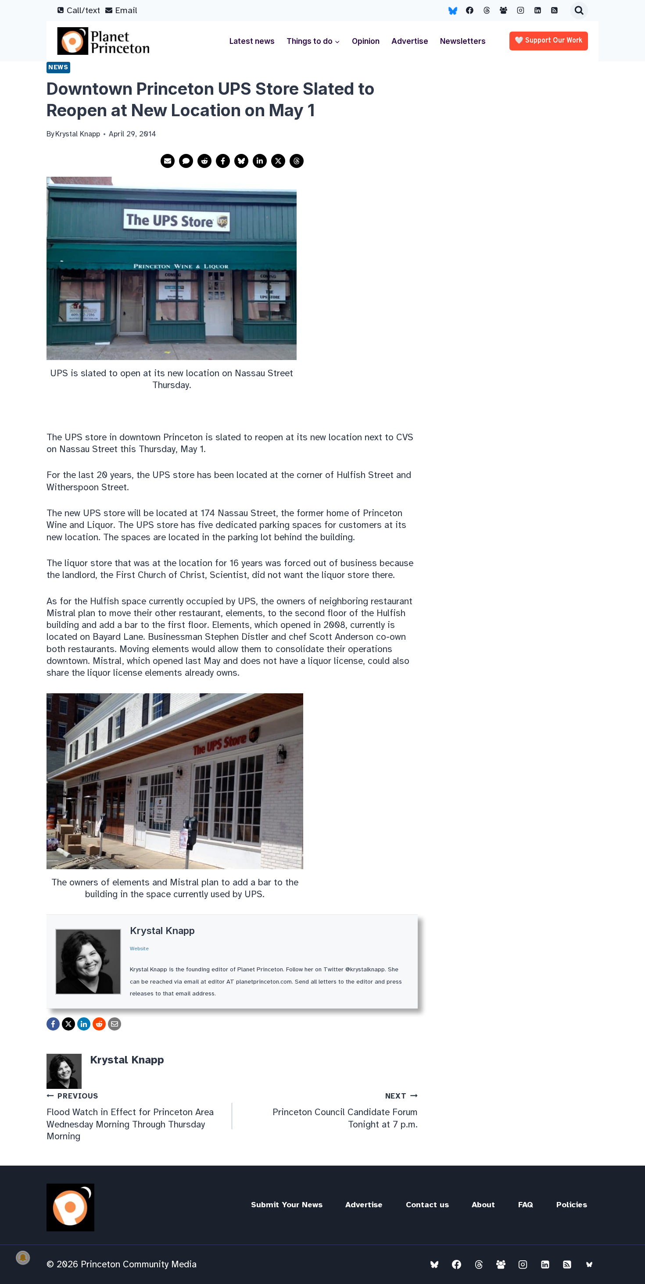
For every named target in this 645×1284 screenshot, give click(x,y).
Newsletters (463, 41)
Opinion (366, 41)
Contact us (427, 1204)
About (483, 1204)
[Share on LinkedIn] (260, 161)
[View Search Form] (579, 10)
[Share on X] (278, 161)
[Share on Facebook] (223, 161)
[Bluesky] (452, 10)
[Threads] (486, 10)
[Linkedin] (537, 10)
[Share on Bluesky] (241, 161)
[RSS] (554, 10)
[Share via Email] (168, 161)
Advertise (409, 41)
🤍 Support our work (549, 40)
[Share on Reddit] (204, 161)
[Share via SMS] (186, 161)
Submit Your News (286, 1204)
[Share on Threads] (297, 161)
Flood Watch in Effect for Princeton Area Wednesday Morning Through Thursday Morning (130, 1116)
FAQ (525, 1204)
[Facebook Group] (503, 10)
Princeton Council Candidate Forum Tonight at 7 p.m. (345, 1110)
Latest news (252, 41)
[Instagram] (520, 10)
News (58, 67)
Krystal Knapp (162, 930)
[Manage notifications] (23, 1258)
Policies (571, 1204)
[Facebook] (469, 10)
